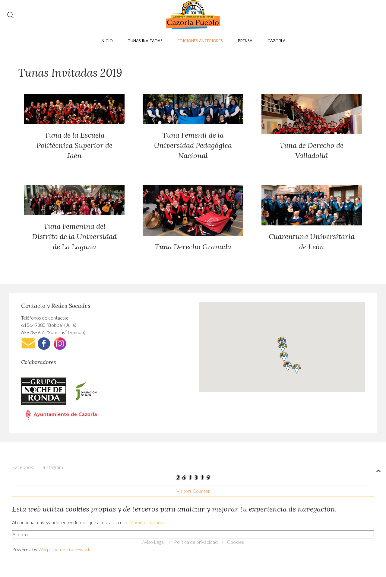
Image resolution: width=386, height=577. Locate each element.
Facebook (22, 467)
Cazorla (276, 40)
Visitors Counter (193, 491)
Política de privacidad (196, 542)
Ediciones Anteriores (200, 40)
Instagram (53, 467)
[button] (282, 347)
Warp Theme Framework (64, 549)
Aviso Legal (153, 542)
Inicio (106, 40)
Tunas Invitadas (145, 40)
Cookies (235, 542)
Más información (146, 522)
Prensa (245, 40)
